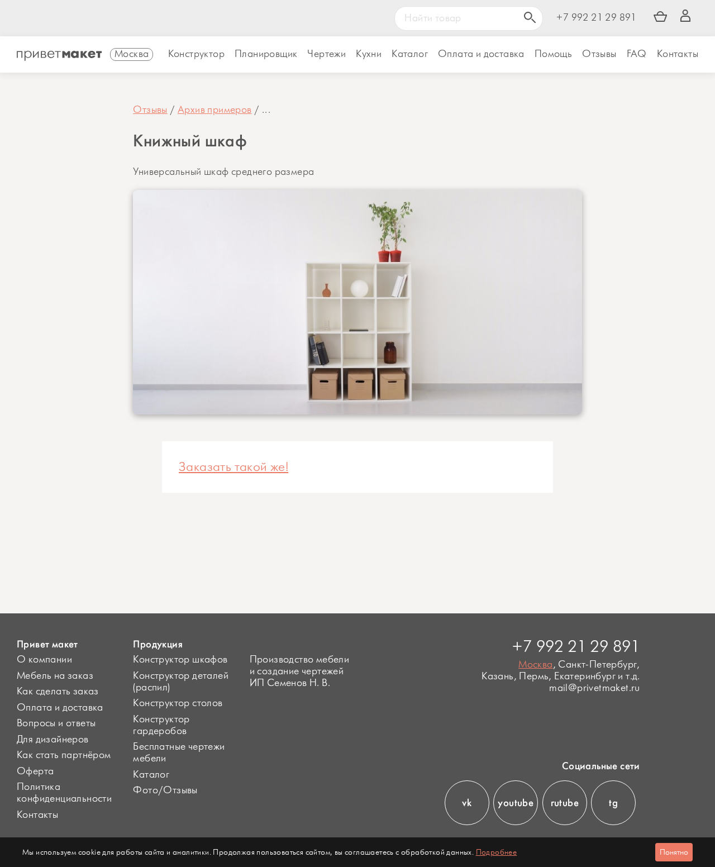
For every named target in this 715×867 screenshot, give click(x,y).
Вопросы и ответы (56, 723)
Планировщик (266, 54)
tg (613, 802)
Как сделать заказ (58, 691)
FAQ (637, 54)
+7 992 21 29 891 (596, 18)
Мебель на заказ (55, 676)
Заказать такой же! (233, 467)
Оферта (35, 771)
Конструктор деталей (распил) (180, 682)
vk (466, 802)
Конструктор (196, 54)
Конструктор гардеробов (161, 725)
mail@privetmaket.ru (594, 688)
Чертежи (326, 54)
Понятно (674, 852)
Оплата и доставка (60, 708)
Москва (535, 665)
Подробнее (496, 852)
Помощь (553, 54)
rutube (565, 802)
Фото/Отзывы (165, 790)
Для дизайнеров (53, 739)
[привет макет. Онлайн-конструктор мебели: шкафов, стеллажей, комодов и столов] (59, 56)
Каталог (410, 54)
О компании (44, 660)
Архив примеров (215, 110)
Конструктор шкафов (180, 660)
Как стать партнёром (64, 755)
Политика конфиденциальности (64, 793)
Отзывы (599, 54)
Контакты (677, 54)
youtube (515, 802)
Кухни (369, 54)
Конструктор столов (177, 703)
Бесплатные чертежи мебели (179, 753)
